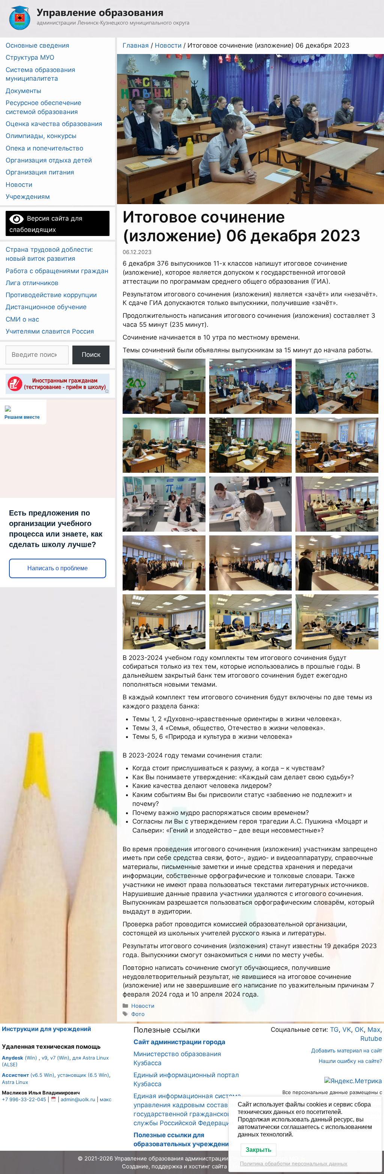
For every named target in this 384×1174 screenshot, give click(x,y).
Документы (23, 91)
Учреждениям (28, 196)
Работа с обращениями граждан (57, 271)
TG (334, 1029)
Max (374, 1029)
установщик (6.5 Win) (83, 1075)
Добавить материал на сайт (346, 1050)
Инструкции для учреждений (46, 1029)
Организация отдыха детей (49, 160)
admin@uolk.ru (78, 1099)
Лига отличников (32, 283)
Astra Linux (15, 1082)
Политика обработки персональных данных (293, 1163)
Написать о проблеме (57, 568)
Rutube (371, 1038)
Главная (136, 45)
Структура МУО (30, 57)
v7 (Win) (59, 1058)
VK (346, 1029)
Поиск (91, 354)
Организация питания (40, 172)
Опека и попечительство (44, 148)
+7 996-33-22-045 (24, 1099)
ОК (359, 1029)
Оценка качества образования (54, 124)
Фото (138, 1014)
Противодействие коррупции (51, 295)
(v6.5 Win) (28, 1075)
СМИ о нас (22, 319)
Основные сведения (37, 45)
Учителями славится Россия (50, 331)
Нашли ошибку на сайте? (350, 1061)
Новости (168, 45)
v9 (44, 1058)
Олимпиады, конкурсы (41, 136)
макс (105, 1099)
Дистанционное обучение (46, 307)
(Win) (19, 1058)
